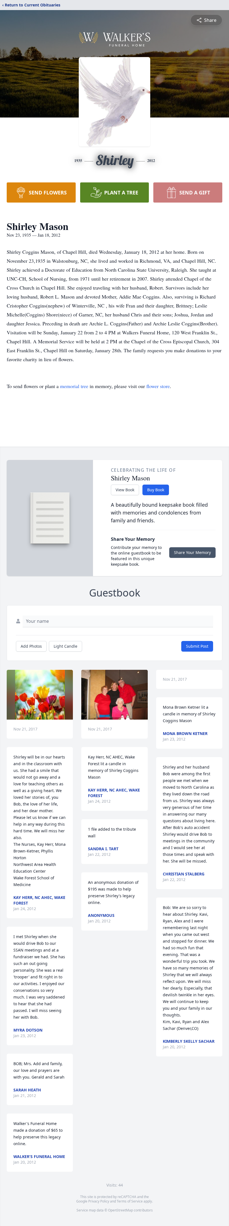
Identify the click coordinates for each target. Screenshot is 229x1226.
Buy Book (155, 489)
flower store (158, 386)
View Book (125, 489)
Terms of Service (130, 1201)
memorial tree (74, 386)
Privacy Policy (98, 1201)
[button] (40, 695)
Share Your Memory (192, 552)
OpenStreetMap (120, 1210)
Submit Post (197, 646)
